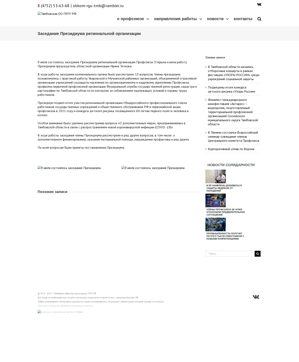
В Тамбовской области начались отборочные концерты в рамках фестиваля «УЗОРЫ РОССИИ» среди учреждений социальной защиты (233, 73)
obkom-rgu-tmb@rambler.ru (98, 5)
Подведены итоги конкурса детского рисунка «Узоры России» (231, 89)
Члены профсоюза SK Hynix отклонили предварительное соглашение (225, 212)
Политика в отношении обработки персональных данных (65, 305)
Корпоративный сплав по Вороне (231, 149)
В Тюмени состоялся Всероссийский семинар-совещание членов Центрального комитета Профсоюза (233, 136)
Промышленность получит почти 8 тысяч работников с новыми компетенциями (225, 236)
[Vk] (259, 4)
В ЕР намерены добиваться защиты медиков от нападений (224, 188)
